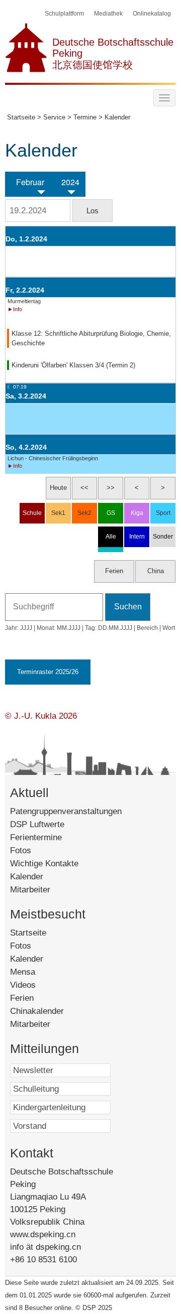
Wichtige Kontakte (44, 863)
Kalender (26, 876)
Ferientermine (36, 837)
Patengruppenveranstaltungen (66, 811)
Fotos (20, 850)
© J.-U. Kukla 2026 (41, 716)
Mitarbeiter (30, 889)
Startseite (44, 933)
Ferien (33, 998)
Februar (30, 182)
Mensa (36, 972)
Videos (36, 985)
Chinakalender (48, 1011)
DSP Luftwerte (37, 824)
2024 (70, 182)
